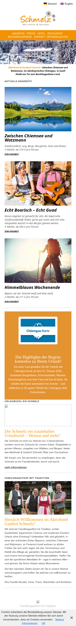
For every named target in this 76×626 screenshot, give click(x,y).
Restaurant (55, 33)
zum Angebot (12, 154)
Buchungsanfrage (20, 37)
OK (43, 623)
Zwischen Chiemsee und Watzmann (28, 138)
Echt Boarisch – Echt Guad (31, 210)
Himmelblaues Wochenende (32, 287)
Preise (31, 33)
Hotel (41, 33)
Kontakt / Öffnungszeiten (51, 37)
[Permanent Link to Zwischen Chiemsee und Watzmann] (38, 130)
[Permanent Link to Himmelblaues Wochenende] (38, 282)
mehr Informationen (16, 467)
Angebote (18, 33)
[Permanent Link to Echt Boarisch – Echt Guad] (38, 204)
